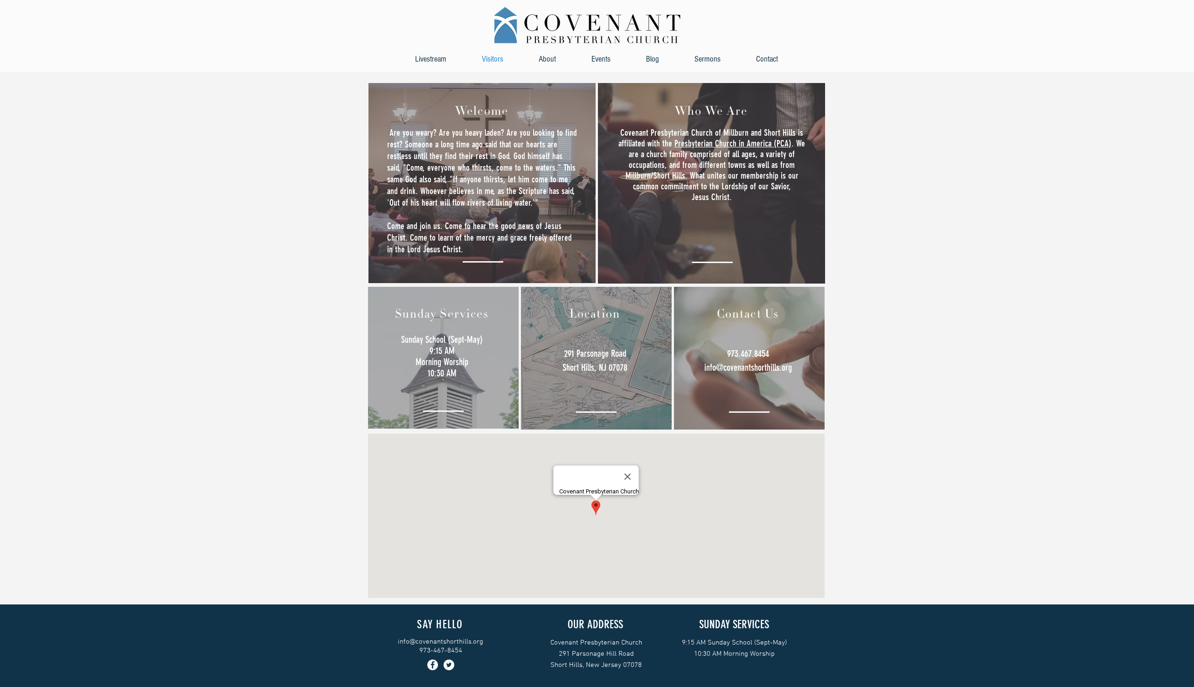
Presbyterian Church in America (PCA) (732, 143)
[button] (547, 59)
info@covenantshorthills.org (748, 367)
